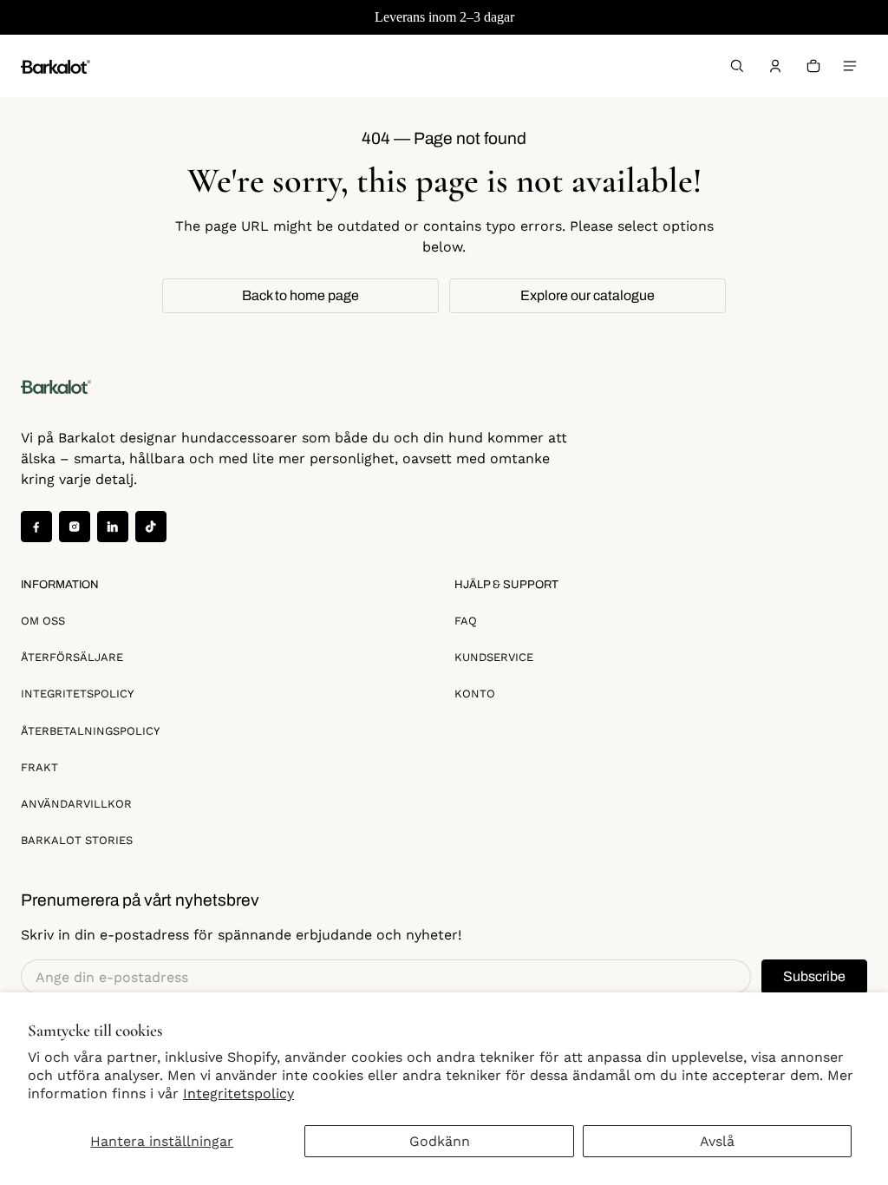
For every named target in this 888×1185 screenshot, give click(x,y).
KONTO (474, 693)
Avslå (717, 1141)
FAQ (465, 620)
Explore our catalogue (587, 295)
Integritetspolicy (238, 1093)
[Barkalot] (55, 65)
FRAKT (39, 767)
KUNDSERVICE (493, 657)
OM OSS (43, 620)
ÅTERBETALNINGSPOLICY (90, 730)
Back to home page (300, 295)
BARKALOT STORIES (77, 840)
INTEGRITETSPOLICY (77, 693)
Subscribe (814, 976)
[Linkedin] (112, 526)
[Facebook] (36, 526)
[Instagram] (74, 526)
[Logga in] (775, 66)
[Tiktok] (150, 526)
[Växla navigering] (849, 66)
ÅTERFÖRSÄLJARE (72, 657)
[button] (737, 66)
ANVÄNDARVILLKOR (76, 803)
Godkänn (439, 1141)
